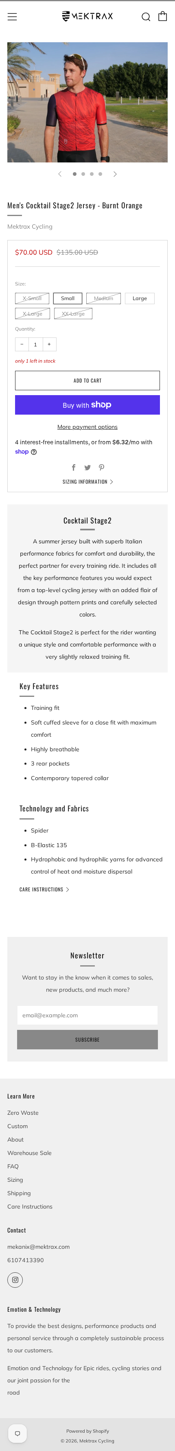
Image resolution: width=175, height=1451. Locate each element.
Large (140, 298)
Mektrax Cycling (29, 226)
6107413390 (25, 1260)
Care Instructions (41, 889)
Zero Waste (23, 1112)
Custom (17, 1126)
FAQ (13, 1166)
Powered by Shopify (87, 1431)
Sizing (15, 1179)
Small (67, 298)
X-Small (32, 298)
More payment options (87, 426)
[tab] (75, 174)
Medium (103, 298)
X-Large (32, 313)
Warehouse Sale (29, 1153)
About (15, 1139)
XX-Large (73, 313)
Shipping (19, 1193)
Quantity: (25, 329)
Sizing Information (85, 481)
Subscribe (87, 1039)
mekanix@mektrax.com (38, 1246)
